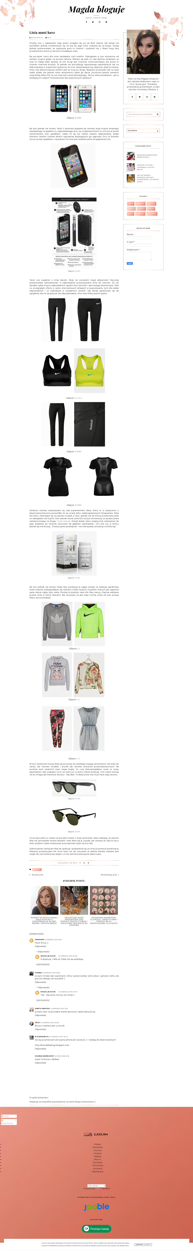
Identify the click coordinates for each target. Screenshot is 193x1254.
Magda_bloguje (48, 956)
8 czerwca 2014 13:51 (53, 939)
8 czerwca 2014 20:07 (68, 992)
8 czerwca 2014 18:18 (51, 973)
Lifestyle (97, 1153)
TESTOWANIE (152, 213)
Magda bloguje (96, 9)
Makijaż (97, 1156)
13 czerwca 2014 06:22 (49, 1022)
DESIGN (130, 203)
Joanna (38, 973)
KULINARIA (151, 203)
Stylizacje (97, 1162)
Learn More (139, 1244)
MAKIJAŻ (151, 208)
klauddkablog (42, 1036)
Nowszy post (37, 875)
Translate (105, 1189)
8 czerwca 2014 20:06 (68, 956)
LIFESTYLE (37, 869)
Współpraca (97, 1172)
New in (97, 1159)
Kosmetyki (98, 1147)
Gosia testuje (63, 521)
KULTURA (131, 208)
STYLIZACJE (140, 213)
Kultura (98, 1150)
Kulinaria (97, 1169)
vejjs (37, 1022)
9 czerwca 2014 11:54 (59, 1008)
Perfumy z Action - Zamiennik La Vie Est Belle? (145, 167)
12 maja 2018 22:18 (62, 1056)
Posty (6, 1116)
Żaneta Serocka (42, 1008)
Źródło (78, 118)
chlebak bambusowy (44, 1056)
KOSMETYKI (140, 203)
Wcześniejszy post (109, 875)
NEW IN (130, 213)
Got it (148, 1244)
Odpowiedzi (43, 952)
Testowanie (97, 1165)
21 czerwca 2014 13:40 (58, 1036)
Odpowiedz (40, 946)
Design (97, 1144)
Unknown (39, 939)
